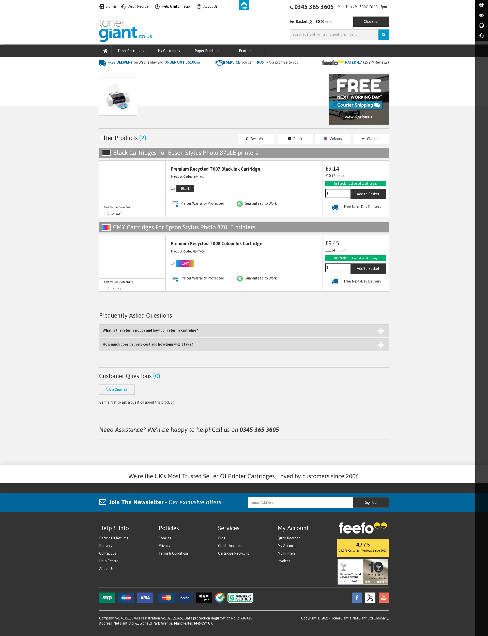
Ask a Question (207, 99)
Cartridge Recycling (233, 553)
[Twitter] (369, 597)
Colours (336, 139)
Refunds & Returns (113, 538)
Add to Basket (368, 194)
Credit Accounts (230, 546)
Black (297, 139)
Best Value (259, 139)
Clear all (373, 139)
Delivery (105, 546)
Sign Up (371, 502)
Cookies (165, 538)
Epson (152, 72)
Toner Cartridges (130, 51)
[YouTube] (382, 597)
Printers (245, 51)
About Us (106, 569)
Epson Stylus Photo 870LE (186, 72)
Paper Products (207, 51)
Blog (221, 538)
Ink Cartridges (169, 51)
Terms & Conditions (174, 553)
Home (104, 72)
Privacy (164, 546)
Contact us (107, 553)
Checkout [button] (371, 22)
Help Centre (108, 561)
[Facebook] (355, 597)
